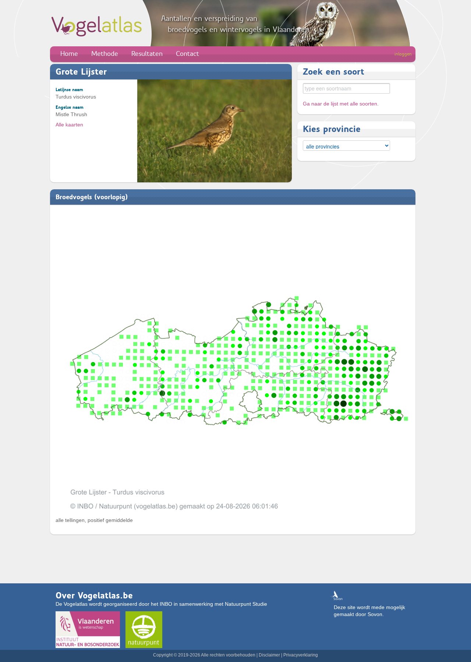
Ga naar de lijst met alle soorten (340, 104)
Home (69, 53)
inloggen (403, 54)
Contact (187, 53)
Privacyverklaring (300, 655)
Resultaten (147, 53)
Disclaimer (269, 655)
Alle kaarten (69, 125)
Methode (104, 53)
